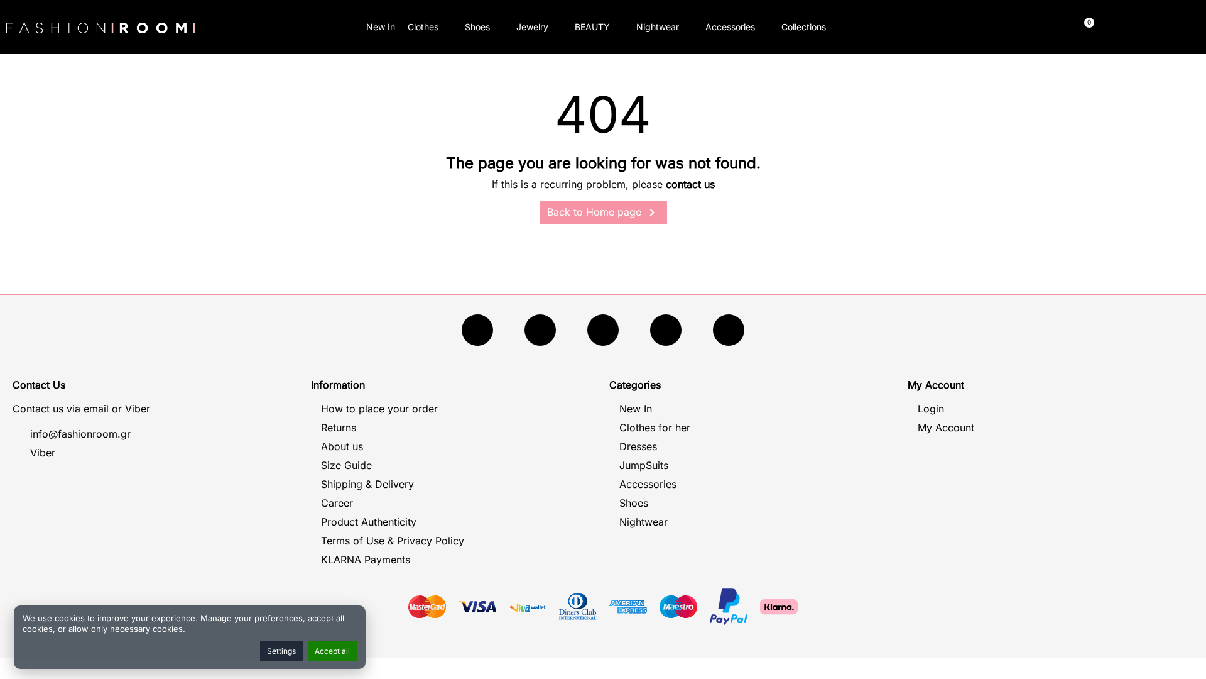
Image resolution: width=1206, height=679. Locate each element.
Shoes (477, 26)
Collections (803, 26)
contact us (690, 184)
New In (380, 26)
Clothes (423, 26)
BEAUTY (592, 26)
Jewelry (532, 26)
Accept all (332, 651)
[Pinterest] (728, 330)
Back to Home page (603, 212)
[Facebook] (477, 330)
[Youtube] (540, 330)
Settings (281, 651)
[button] (945, 27)
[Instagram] (603, 330)
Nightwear (657, 26)
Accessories (730, 26)
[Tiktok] (666, 330)
